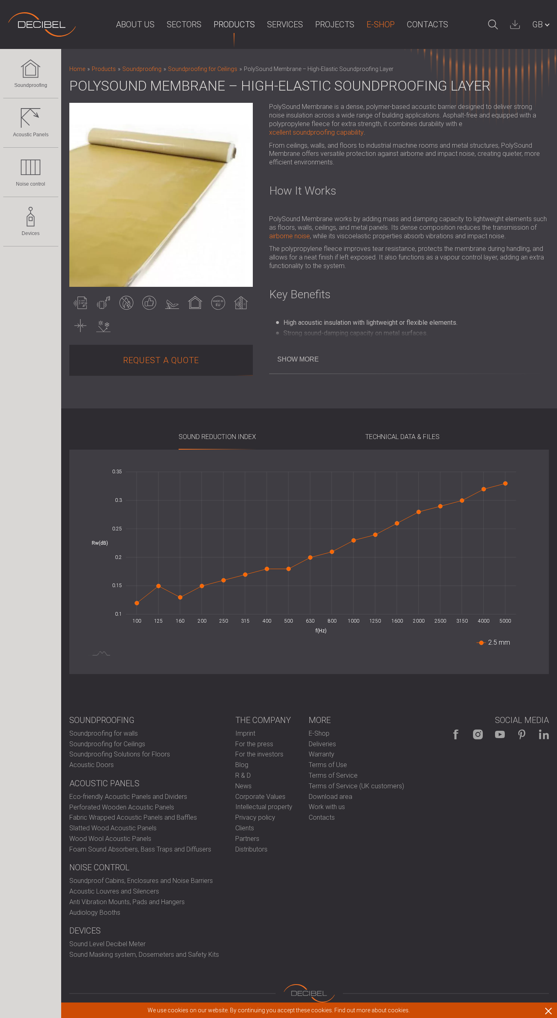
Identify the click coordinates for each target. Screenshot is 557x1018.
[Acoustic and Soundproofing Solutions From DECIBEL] (42, 24)
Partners (247, 839)
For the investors (259, 754)
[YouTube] (500, 734)
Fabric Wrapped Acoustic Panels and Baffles (133, 817)
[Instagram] (478, 734)
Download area (330, 797)
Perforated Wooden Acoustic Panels (121, 807)
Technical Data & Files (402, 437)
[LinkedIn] (544, 734)
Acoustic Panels (31, 135)
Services (285, 24)
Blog (241, 765)
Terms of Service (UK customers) (356, 786)
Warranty (321, 754)
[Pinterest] (522, 734)
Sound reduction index (217, 437)
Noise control (30, 184)
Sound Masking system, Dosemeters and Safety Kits (144, 954)
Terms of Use (328, 765)
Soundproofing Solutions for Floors (119, 754)
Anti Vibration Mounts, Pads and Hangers (127, 902)
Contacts (427, 24)
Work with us (327, 807)
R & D (243, 775)
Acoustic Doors (91, 765)
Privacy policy (255, 817)
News (243, 786)
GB (537, 24)
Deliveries (322, 744)
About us (135, 24)
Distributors (251, 849)
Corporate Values (260, 797)
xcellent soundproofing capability (316, 132)
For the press (254, 744)
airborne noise (289, 236)
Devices (31, 233)
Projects (334, 24)
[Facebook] (456, 734)
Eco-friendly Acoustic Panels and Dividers (128, 797)
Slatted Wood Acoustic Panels (113, 828)
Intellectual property (263, 807)
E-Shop (381, 24)
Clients (244, 828)
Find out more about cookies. (372, 1010)
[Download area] (515, 24)
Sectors (184, 24)
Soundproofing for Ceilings (107, 744)
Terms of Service (333, 775)
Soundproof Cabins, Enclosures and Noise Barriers (141, 881)
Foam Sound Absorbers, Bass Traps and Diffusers (140, 849)
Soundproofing (30, 85)
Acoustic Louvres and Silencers (114, 891)
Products (234, 24)
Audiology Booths (94, 912)
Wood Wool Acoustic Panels (110, 839)
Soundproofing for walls (103, 733)
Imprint (245, 733)
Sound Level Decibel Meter (107, 944)
